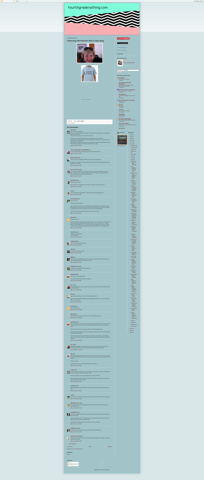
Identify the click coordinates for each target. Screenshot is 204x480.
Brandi (72, 217)
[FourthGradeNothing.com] (117, 48)
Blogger (107, 469)
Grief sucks (121, 106)
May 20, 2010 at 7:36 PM (76, 145)
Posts (70, 462)
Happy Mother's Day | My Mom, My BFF (133, 282)
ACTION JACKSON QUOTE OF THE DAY (127, 120)
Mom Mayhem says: (75, 403)
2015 (131, 136)
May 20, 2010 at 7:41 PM (76, 176)
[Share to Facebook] (82, 121)
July (132, 156)
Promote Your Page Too (121, 50)
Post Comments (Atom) (78, 448)
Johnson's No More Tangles (134, 295)
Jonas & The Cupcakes (133, 257)
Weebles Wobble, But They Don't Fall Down (133, 262)
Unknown (73, 306)
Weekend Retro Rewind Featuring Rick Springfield (134, 315)
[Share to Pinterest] (83, 121)
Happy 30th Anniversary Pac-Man (134, 210)
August (132, 154)
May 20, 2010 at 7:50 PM (76, 194)
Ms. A (72, 285)
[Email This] (77, 121)
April (132, 320)
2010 (131, 143)
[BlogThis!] (79, 121)
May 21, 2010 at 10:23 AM (76, 398)
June (132, 157)
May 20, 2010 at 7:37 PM (76, 153)
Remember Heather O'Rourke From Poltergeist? (134, 229)
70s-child (121, 109)
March (132, 322)
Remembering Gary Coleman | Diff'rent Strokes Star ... (134, 176)
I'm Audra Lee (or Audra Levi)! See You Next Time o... (134, 242)
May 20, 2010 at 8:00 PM (76, 213)
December (133, 145)
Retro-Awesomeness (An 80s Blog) (127, 89)
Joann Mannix (74, 412)
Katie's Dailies (74, 198)
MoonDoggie (121, 114)
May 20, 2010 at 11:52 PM (76, 340)
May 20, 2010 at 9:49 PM (76, 301)
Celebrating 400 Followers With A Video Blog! (134, 222)
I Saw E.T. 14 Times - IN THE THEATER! (134, 163)
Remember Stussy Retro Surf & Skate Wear (133, 195)
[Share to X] (80, 121)
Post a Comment (72, 443)
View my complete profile (129, 62)
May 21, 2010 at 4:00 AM (76, 381)
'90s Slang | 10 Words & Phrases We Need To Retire (134, 216)
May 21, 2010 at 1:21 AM (76, 365)
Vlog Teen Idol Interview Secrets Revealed (134, 305)
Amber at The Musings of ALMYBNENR (79, 149)
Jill (71, 191)
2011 (131, 142)
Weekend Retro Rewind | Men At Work (133, 248)
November (133, 147)
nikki (72, 249)
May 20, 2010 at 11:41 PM (76, 317)
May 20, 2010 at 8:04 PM (76, 227)
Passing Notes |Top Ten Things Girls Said (134, 276)
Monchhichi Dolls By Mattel (133, 267)
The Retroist (121, 77)
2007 (131, 332)
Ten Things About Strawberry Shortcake (134, 236)
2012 (131, 140)
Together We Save (75, 266)
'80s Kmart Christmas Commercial (125, 90)
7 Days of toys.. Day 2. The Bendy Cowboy (127, 124)
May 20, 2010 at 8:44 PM (76, 252)
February (133, 324)
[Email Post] (75, 121)
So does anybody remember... (124, 110)
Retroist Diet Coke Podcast (124, 79)
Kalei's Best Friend (75, 169)
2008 (131, 330)
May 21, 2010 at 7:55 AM (76, 390)
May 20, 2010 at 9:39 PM (76, 289)
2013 (131, 138)
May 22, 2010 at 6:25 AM (76, 441)
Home (90, 446)
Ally (71, 353)
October (133, 149)
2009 (131, 328)
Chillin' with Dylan (122, 115)
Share (68, 454)
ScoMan (72, 369)
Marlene (72, 314)
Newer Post (69, 446)
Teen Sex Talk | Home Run (134, 309)
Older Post (109, 446)
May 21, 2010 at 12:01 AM (76, 349)
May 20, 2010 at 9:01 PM (76, 270)
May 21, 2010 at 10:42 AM (76, 408)
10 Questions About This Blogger (134, 253)
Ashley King (73, 241)
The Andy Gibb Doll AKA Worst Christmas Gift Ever (133, 188)
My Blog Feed (122, 128)
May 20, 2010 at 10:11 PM (76, 309)
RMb (72, 257)
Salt (71, 294)
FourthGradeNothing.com (122, 47)
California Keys (74, 428)
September (133, 151)
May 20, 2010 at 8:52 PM (76, 262)
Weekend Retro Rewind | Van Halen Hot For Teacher (133, 289)
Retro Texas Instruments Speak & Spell (134, 200)
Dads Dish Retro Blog (124, 123)
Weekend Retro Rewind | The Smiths (134, 206)
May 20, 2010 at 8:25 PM (76, 237)
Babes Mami (73, 180)
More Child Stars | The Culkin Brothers (134, 299)
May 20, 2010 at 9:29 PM (76, 280)
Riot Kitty (121, 105)
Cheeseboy (73, 274)
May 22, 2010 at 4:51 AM (76, 431)
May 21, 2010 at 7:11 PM (76, 423)
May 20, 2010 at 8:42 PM (76, 245)
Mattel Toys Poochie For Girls (133, 271)
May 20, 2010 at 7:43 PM (76, 186)
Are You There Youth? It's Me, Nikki (127, 100)
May (132, 159)
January (133, 326)
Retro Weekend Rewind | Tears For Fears (133, 169)
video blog (73, 123)
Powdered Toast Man (75, 436)
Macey (72, 129)
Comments (71, 465)
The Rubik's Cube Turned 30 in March (133, 182)
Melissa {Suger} (74, 157)
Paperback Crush (122, 101)
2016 (131, 134)
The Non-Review (122, 94)
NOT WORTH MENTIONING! (125, 119)
